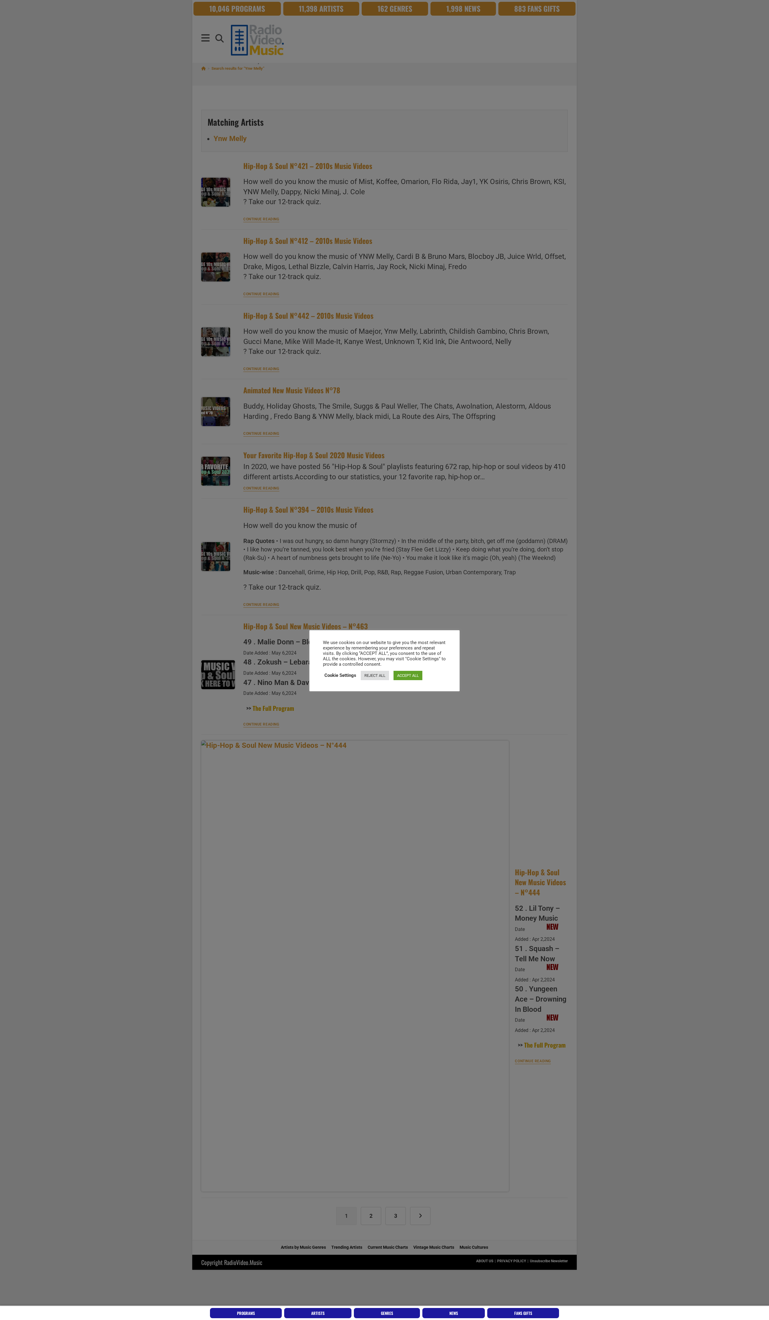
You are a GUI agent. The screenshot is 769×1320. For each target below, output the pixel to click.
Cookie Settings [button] (340, 675)
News (453, 1313)
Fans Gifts (523, 1313)
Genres (387, 1313)
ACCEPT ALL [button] (408, 675)
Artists (318, 1313)
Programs (246, 1313)
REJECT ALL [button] (374, 675)
